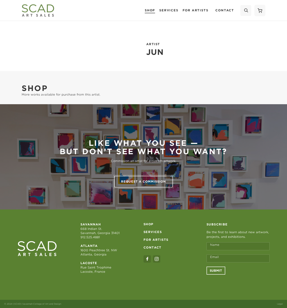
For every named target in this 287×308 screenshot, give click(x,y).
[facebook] (147, 259)
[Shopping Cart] (259, 10)
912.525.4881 (90, 237)
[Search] (245, 10)
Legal (280, 304)
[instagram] (156, 259)
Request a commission (143, 181)
